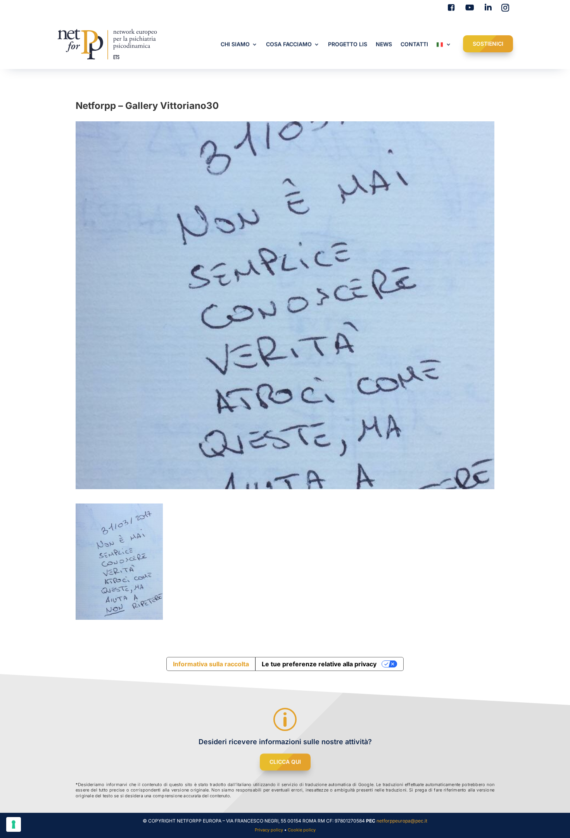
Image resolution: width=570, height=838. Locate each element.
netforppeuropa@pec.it (402, 821)
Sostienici (488, 43)
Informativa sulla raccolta (211, 664)
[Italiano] (444, 45)
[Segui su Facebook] (449, 8)
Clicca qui (285, 762)
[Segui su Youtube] (468, 8)
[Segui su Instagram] (505, 8)
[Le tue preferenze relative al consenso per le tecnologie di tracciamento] (13, 824)
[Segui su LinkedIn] (486, 8)
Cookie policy (302, 830)
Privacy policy (269, 830)
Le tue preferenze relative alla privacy (319, 664)
